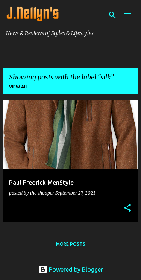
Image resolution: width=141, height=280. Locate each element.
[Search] (112, 15)
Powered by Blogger (75, 269)
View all (19, 86)
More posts (70, 244)
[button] (127, 208)
